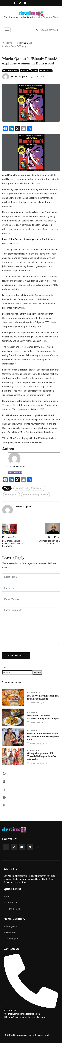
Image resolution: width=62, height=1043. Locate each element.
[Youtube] (24, 3)
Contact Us (11, 902)
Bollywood (38, 488)
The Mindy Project (11, 405)
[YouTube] (4, 798)
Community (34, 693)
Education (34, 750)
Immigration (12, 926)
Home (9, 43)
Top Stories (46, 71)
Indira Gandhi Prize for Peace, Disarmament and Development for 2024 (43, 736)
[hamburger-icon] (7, 29)
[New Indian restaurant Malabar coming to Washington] (13, 717)
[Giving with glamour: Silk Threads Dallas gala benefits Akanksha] (13, 756)
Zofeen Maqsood (19, 76)
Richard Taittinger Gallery (35, 494)
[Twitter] (19, 3)
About (9, 896)
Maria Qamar (11, 494)
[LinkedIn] (4, 782)
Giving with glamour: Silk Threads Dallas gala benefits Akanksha (41, 756)
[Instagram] (4, 806)
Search (5, 667)
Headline (24, 71)
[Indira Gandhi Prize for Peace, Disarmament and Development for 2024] (13, 737)
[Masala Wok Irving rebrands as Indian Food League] (13, 697)
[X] (4, 790)
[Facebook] (14, 3)
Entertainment (24, 43)
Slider (34, 71)
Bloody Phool (21, 488)
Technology (12, 938)
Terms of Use (13, 908)
